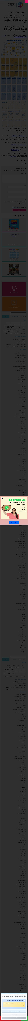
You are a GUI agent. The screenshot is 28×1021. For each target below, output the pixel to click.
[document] (14, 510)
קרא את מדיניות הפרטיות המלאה (14, 1011)
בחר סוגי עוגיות (14, 1014)
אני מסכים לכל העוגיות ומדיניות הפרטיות (14, 1017)
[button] (1, 498)
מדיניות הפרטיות (15, 1000)
